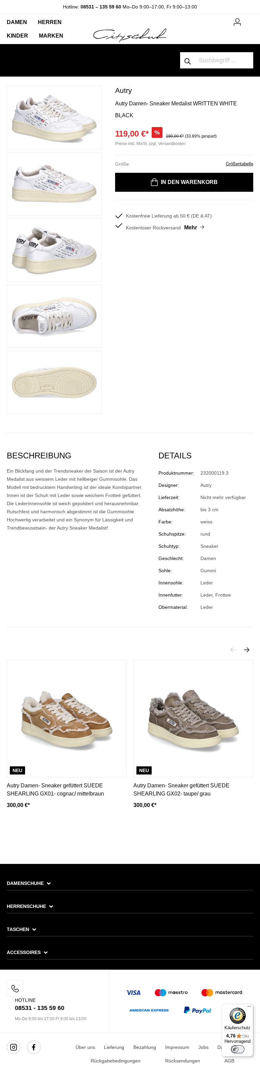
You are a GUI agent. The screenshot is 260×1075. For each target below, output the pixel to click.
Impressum (177, 1047)
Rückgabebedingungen (115, 1060)
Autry (123, 90)
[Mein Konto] (237, 21)
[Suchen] (188, 60)
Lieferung (114, 1047)
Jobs (203, 1047)
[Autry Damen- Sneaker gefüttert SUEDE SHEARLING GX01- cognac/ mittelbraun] (66, 718)
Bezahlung (144, 1047)
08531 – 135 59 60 (101, 6)
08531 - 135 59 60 (39, 1008)
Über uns (85, 1047)
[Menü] (249, 1008)
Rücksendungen (182, 1060)
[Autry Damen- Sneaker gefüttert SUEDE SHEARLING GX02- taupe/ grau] (193, 718)
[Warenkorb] (249, 19)
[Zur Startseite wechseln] (130, 35)
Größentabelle (239, 163)
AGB (229, 1060)
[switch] (237, 1049)
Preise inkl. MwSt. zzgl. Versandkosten (150, 143)
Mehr (190, 227)
